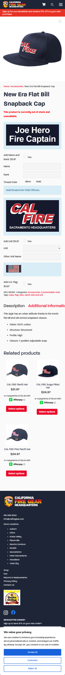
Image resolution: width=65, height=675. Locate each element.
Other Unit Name (12, 256)
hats (21, 295)
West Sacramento (18, 555)
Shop (6, 570)
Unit (6, 248)
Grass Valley (15, 536)
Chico (12, 532)
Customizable (47, 292)
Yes (29, 157)
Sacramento (15, 552)
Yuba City (14, 563)
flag (16, 295)
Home (6, 86)
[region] (32, 651)
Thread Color (10, 182)
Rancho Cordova (18, 544)
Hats (57, 292)
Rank (6, 174)
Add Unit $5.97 (11, 241)
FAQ (5, 574)
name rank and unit (34, 295)
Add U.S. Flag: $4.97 (11, 284)
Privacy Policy (10, 581)
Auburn (13, 529)
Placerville (15, 540)
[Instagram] (6, 612)
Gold (38, 181)
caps (11, 295)
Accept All (32, 652)
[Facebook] (13, 612)
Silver (27, 181)
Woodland (14, 559)
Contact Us (9, 585)
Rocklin (13, 548)
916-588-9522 (10, 515)
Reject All (32, 668)
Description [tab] (14, 305)
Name (7, 166)
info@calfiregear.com (14, 519)
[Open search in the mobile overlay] (52, 4)
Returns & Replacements (15, 577)
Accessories (17, 86)
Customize (32, 660)
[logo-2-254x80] (14, 4)
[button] (61, 4)
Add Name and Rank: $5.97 (12, 157)
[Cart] (44, 4)
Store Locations (11, 524)
